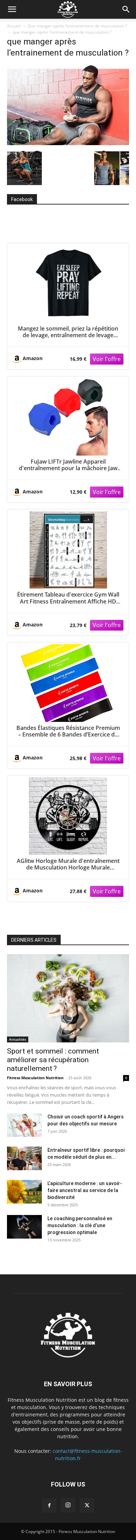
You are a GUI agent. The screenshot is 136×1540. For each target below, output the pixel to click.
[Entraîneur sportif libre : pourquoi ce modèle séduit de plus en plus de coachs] (24, 1159)
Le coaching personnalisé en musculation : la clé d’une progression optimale (79, 1225)
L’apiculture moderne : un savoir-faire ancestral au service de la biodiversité (84, 1190)
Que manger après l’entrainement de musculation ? (77, 26)
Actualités (17, 1039)
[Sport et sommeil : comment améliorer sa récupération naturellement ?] (68, 998)
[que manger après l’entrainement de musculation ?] (68, 143)
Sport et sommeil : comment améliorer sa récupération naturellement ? (53, 1060)
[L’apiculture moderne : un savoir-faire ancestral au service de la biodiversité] (24, 1192)
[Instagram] (68, 1505)
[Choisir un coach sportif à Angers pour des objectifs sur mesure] (24, 1125)
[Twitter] (87, 1506)
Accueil (14, 26)
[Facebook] (49, 1506)
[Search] (126, 9)
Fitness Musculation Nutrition (35, 1077)
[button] (12, 9)
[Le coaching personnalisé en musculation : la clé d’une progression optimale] (24, 1227)
